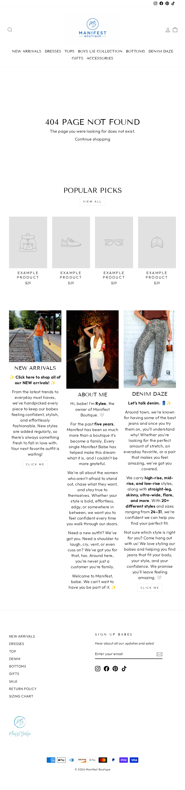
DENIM (14, 659)
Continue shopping (92, 139)
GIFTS (77, 58)
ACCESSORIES (100, 58)
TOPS (69, 51)
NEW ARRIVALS (26, 51)
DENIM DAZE (160, 51)
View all (92, 201)
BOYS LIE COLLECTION (100, 51)
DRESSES (53, 51)
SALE (13, 681)
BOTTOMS (135, 51)
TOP (12, 651)
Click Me (35, 464)
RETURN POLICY (23, 689)
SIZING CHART (21, 696)
